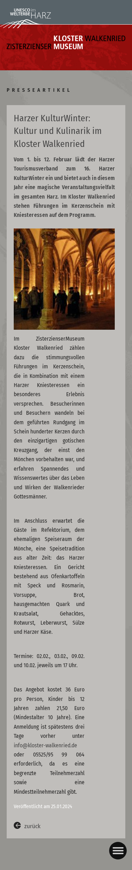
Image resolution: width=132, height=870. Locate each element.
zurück (32, 826)
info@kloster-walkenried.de (45, 745)
